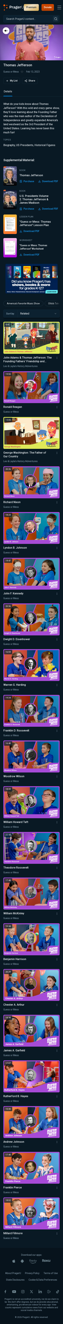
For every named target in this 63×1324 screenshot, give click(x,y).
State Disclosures (15, 1279)
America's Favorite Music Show (23, 303)
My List (13, 80)
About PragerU (13, 1273)
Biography (9, 145)
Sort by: (10, 313)
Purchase (29, 181)
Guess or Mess (11, 71)
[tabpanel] (31, 179)
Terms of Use (51, 1273)
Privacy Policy (32, 1273)
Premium (31, 7)
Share (32, 80)
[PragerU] (13, 7)
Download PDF (50, 181)
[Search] (55, 19)
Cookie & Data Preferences (43, 1279)
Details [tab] (8, 91)
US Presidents (24, 145)
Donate (48, 7)
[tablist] (31, 93)
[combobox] (38, 314)
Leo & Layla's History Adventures (20, 366)
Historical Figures (44, 145)
